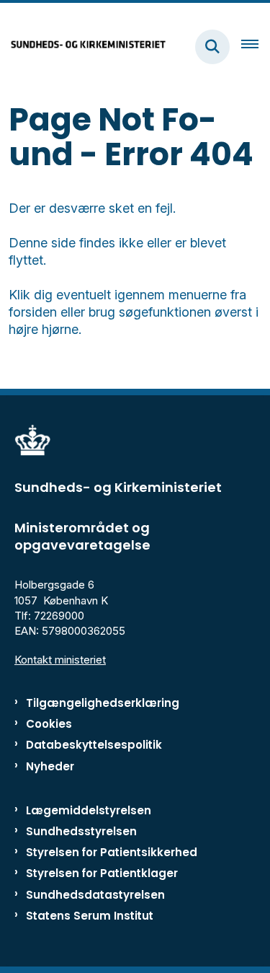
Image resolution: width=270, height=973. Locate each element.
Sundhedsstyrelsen (81, 831)
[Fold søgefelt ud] (212, 47)
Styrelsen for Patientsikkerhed (111, 852)
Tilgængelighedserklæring (102, 702)
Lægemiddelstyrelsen (88, 810)
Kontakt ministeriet (60, 659)
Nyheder (50, 766)
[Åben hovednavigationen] (255, 47)
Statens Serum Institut (89, 915)
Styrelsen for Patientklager (102, 873)
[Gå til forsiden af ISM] (83, 46)
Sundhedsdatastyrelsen (95, 894)
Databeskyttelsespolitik (94, 744)
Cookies (49, 723)
